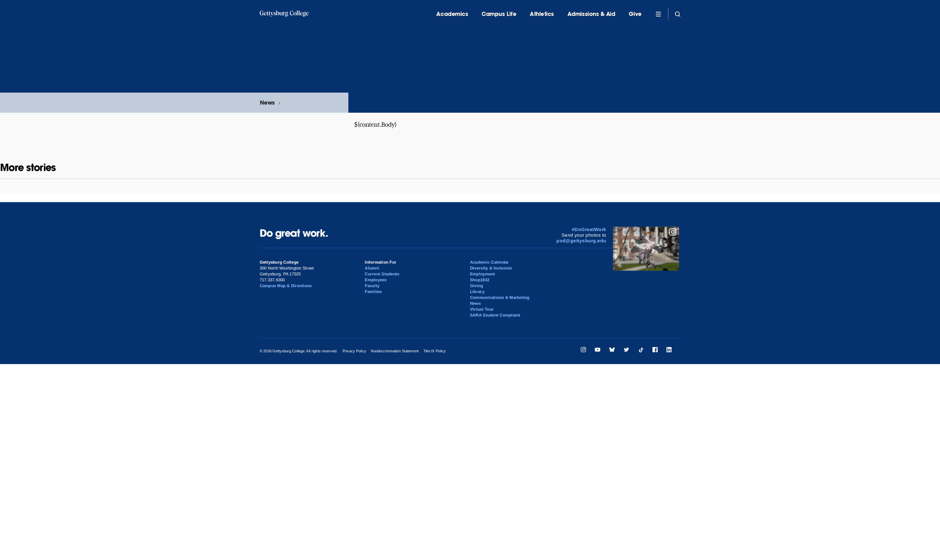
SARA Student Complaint (495, 315)
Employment (482, 274)
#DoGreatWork (589, 229)
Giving (476, 285)
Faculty (372, 285)
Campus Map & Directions (286, 285)
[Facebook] (655, 350)
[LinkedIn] (669, 350)
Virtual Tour (482, 309)
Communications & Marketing (499, 297)
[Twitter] (626, 350)
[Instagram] (583, 350)
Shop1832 (479, 280)
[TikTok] (641, 350)
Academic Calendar (489, 262)
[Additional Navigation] (658, 13)
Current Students (382, 274)
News (267, 102)
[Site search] (677, 13)
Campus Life (499, 14)
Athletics (542, 14)
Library (477, 291)
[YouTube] (597, 350)
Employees (376, 280)
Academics (452, 14)
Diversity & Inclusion (491, 268)
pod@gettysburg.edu (581, 240)
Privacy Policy (354, 351)
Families (373, 291)
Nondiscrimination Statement (395, 351)
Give (635, 14)
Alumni (372, 268)
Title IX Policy (434, 351)
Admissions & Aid (591, 14)
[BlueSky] (612, 350)
